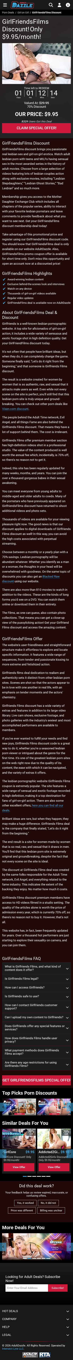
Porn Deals (8, 12)
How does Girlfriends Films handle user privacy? (31, 1040)
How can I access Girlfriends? (24, 987)
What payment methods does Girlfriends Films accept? (32, 1052)
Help (6, 1327)
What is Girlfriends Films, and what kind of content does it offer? (33, 968)
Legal (6, 1335)
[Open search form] (51, 4)
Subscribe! (58, 1288)
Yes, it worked (25, 1203)
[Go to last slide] (3, 1153)
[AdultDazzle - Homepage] (22, 4)
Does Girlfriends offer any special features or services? (35, 1027)
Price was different (22, 1210)
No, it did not (48, 1203)
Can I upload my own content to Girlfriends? (34, 1017)
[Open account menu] (59, 4)
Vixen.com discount (15, 409)
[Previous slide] (3, 1107)
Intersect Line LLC (13, 1348)
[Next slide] (70, 1107)
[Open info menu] (68, 4)
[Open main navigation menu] (5, 4)
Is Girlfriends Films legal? (21, 978)
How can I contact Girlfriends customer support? (31, 1006)
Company (9, 1319)
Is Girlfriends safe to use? (22, 996)
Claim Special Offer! (37, 128)
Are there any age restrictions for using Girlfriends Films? (31, 1064)
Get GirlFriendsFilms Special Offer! (36, 1080)
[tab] (25, 1176)
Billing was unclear (51, 1210)
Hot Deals (10, 1311)
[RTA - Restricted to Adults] (45, 1354)
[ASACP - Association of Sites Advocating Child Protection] (30, 1354)
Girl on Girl (23, 12)
